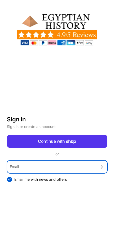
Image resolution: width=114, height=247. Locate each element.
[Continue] (101, 166)
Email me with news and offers (40, 179)
